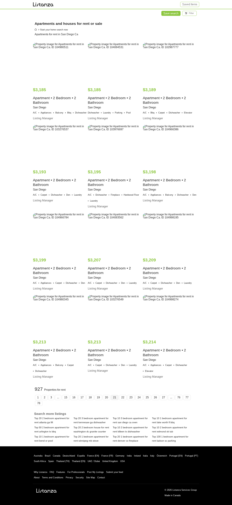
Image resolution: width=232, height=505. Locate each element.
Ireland (137, 455)
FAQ (52, 472)
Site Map (90, 477)
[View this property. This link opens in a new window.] (60, 63)
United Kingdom (110, 461)
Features (60, 472)
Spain (51, 461)
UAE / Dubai (94, 461)
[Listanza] (46, 491)
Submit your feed (114, 472)
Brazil (47, 455)
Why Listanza (40, 472)
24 (139, 397)
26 (155, 397)
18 (90, 397)
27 (163, 397)
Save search (171, 13)
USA (122, 461)
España (81, 455)
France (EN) (93, 455)
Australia (38, 455)
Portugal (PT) (191, 455)
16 (73, 397)
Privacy (69, 477)
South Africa (40, 461)
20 (106, 397)
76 (178, 397)
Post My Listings (95, 472)
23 (130, 397)
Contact (101, 477)
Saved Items (189, 4)
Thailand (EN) (78, 461)
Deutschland (69, 455)
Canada (56, 455)
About (37, 477)
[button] (189, 13)
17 (82, 397)
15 (65, 397)
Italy (152, 455)
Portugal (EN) (176, 455)
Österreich (162, 455)
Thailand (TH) (62, 461)
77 (187, 397)
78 (38, 403)
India (129, 455)
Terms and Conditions (52, 477)
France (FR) (107, 455)
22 (122, 397)
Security (80, 477)
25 (147, 397)
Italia (145, 455)
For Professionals (76, 472)
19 (98, 397)
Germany (119, 455)
